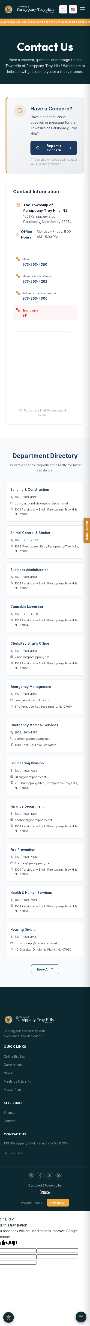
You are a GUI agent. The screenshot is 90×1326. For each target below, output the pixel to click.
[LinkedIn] (58, 1175)
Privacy (26, 1202)
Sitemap (9, 1112)
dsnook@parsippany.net (32, 738)
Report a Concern (54, 147)
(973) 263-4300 (26, 694)
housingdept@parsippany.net (36, 943)
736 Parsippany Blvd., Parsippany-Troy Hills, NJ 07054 (46, 785)
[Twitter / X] (49, 1175)
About (39, 1202)
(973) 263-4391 (26, 577)
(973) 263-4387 (26, 732)
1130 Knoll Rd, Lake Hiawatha (36, 745)
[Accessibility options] (8, 1317)
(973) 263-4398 (26, 813)
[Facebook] (40, 1175)
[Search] (63, 9)
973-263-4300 (35, 298)
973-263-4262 (34, 281)
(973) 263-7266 (26, 770)
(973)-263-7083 (26, 540)
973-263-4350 (34, 264)
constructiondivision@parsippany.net (41, 503)
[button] (73, 9)
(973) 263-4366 (26, 497)
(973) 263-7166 (26, 857)
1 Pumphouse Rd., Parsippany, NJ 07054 (44, 706)
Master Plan (12, 1089)
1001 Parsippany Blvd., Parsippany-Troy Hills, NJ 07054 (46, 511)
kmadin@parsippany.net (32, 657)
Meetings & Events (17, 1081)
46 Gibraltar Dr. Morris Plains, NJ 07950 (43, 949)
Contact (9, 1121)
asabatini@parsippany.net (33, 820)
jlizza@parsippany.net (30, 777)
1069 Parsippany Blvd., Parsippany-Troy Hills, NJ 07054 (47, 548)
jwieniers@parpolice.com (33, 700)
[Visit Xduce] (45, 1192)
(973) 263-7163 (26, 900)
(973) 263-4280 (26, 937)
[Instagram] (31, 1175)
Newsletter (58, 1202)
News (8, 1073)
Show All (43, 969)
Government (13, 1065)
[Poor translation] (11, 1243)
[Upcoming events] (81, 1317)
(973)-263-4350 (26, 614)
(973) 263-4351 (26, 651)
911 (24, 315)
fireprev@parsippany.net (32, 863)
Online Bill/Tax (14, 1056)
